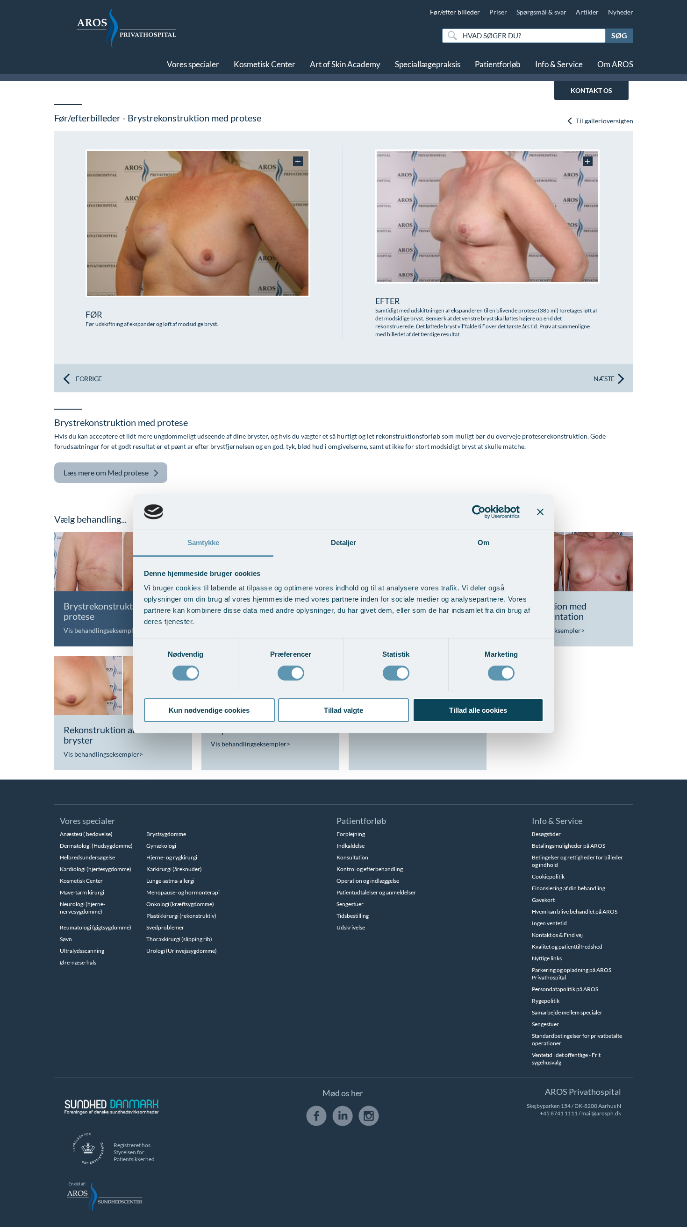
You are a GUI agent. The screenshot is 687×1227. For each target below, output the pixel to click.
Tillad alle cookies (478, 710)
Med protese (106, 472)
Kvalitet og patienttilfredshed (567, 946)
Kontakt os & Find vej (557, 934)
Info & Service (559, 64)
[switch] (291, 672)
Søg (619, 35)
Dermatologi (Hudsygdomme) (96, 845)
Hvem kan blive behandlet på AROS (574, 911)
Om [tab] (483, 542)
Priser (498, 12)
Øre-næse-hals (78, 962)
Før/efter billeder (455, 12)
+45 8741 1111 (559, 1113)
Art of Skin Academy (345, 64)
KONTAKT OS (591, 90)
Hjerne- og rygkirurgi (171, 857)
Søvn (66, 939)
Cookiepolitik (548, 876)
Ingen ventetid (549, 923)
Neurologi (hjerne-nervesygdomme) (82, 908)
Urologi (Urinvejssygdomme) (181, 950)
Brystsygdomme (166, 833)
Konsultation (352, 857)
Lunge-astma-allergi (170, 880)
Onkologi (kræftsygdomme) (180, 904)
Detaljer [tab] (344, 542)
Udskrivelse (350, 927)
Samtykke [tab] (203, 542)
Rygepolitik (545, 1000)
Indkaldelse (350, 845)
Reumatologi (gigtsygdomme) (95, 927)
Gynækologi (161, 845)
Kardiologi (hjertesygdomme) (95, 868)
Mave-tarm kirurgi (82, 892)
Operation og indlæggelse (367, 880)
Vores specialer (193, 64)
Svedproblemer (165, 927)
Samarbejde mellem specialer (567, 1012)
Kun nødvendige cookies (209, 710)
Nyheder (620, 12)
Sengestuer (350, 904)
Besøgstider (546, 833)
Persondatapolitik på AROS (565, 989)
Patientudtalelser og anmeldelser (376, 892)
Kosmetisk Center (264, 64)
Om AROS (615, 64)
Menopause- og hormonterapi (183, 892)
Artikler (587, 12)
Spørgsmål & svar (541, 12)
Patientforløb (498, 64)
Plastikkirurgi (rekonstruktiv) (181, 915)
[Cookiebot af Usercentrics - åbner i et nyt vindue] (479, 512)
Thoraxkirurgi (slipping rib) (179, 939)
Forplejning (350, 833)
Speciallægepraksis (427, 64)
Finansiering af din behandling (568, 888)
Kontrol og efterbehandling (369, 868)
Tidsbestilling (352, 915)
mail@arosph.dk (601, 1113)
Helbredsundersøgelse (87, 857)
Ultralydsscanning (82, 950)
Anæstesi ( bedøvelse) (86, 833)
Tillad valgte (343, 710)
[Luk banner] (540, 512)
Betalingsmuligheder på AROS (568, 845)
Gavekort (543, 899)
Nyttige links (547, 958)
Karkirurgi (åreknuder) (174, 868)
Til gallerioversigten (603, 121)
